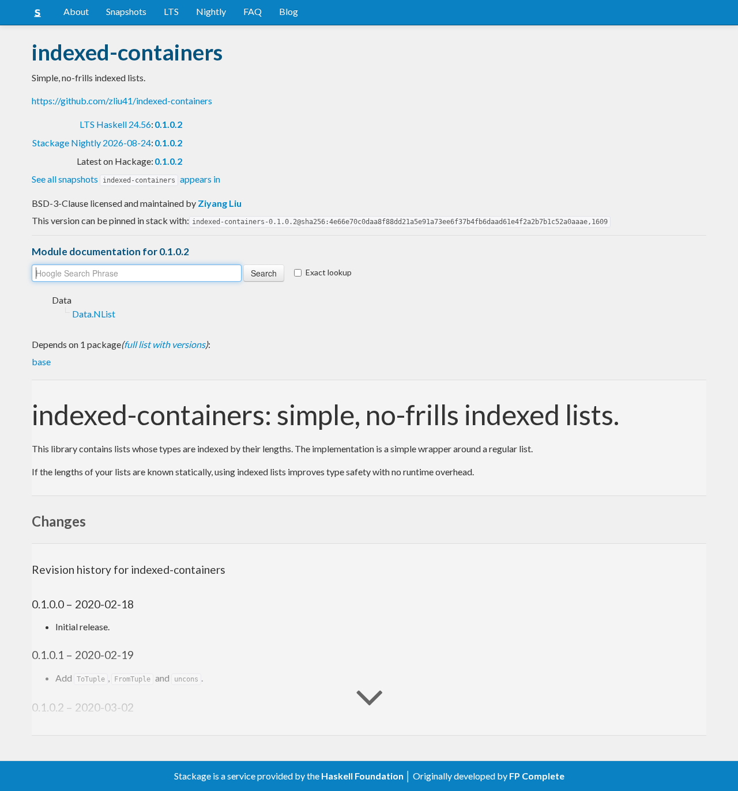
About (76, 11)
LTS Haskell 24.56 (115, 124)
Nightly (211, 11)
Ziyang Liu (220, 203)
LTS (171, 11)
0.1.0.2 (168, 124)
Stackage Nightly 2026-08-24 (91, 142)
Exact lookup (329, 272)
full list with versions (164, 344)
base (41, 361)
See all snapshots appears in (126, 178)
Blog (288, 11)
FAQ (252, 11)
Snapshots (126, 11)
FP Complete (536, 775)
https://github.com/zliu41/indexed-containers (122, 100)
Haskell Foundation (362, 775)
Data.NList (93, 313)
